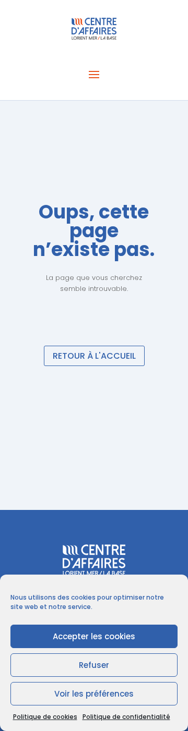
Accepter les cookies (94, 636)
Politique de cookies (45, 716)
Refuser (94, 665)
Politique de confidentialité (126, 716)
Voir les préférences (94, 693)
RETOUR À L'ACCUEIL (94, 356)
